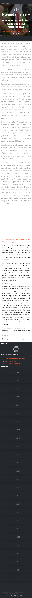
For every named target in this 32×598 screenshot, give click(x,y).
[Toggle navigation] (29, 3)
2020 (18, 380)
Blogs (3, 31)
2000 (18, 520)
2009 (18, 446)
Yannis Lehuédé (5, 3)
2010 (18, 438)
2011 (18, 430)
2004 (18, 487)
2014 (18, 405)
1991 (18, 570)
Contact (10, 592)
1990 (18, 578)
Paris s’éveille (20, 31)
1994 (18, 553)
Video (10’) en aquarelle (10, 361)
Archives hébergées (11, 31)
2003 (18, 496)
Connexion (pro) (14, 594)
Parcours (4, 592)
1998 (18, 537)
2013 (18, 413)
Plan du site (5, 594)
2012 (18, 421)
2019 (18, 388)
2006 (18, 471)
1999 (18, 529)
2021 (18, 372)
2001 (18, 512)
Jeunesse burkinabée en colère (12, 363)
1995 (18, 545)
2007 (18, 463)
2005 (18, 479)
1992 (18, 562)
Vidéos (27, 31)
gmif (14, 242)
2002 (18, 504)
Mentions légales (18, 592)
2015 (18, 397)
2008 (18, 454)
